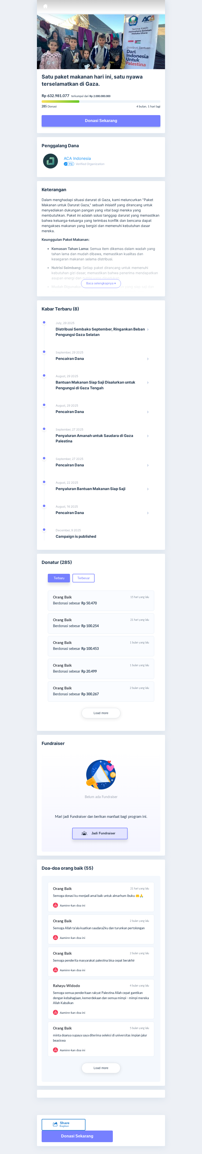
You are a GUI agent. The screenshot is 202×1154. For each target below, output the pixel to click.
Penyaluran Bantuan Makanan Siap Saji (90, 488)
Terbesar (83, 578)
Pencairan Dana (70, 358)
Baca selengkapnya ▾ (101, 285)
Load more (101, 713)
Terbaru (59, 578)
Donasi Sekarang (101, 121)
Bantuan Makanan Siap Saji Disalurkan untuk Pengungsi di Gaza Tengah (95, 385)
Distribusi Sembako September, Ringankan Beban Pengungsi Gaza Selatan (100, 332)
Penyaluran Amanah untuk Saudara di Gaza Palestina (94, 438)
